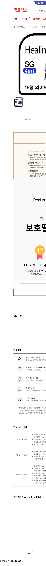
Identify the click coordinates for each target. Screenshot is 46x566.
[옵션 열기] (29, 553)
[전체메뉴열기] (15, 18)
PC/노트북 (33, 27)
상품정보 (26, 119)
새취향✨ (25, 18)
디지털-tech (21, 27)
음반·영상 (36, 18)
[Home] (14, 27)
